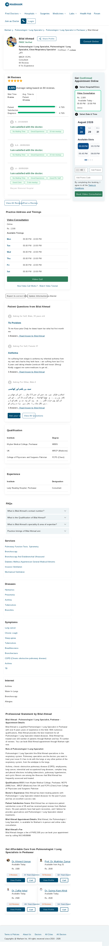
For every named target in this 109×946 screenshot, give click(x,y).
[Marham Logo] (13, 5)
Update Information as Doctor (38, 296)
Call (31, 880)
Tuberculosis (10, 605)
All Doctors (61, 934)
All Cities (49, 934)
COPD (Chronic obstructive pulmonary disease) (25, 658)
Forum (97, 13)
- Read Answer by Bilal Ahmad (31, 336)
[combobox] (80, 170)
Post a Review (29, 203)
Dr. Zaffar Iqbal (19, 891)
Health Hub (85, 13)
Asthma (8, 600)
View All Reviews (12, 203)
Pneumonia (10, 595)
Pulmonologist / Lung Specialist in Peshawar (65, 30)
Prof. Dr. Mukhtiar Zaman (58, 861)
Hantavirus (9, 590)
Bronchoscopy (11, 552)
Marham (8, 30)
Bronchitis (9, 610)
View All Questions (29, 416)
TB (6, 668)
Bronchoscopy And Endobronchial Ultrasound (24, 557)
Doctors (38, 934)
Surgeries (45, 13)
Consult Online (91, 41)
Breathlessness (11, 648)
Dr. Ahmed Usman (21, 861)
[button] (23, 21)
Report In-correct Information (16, 296)
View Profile (15, 880)
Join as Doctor (12, 21)
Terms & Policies (12, 934)
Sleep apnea (10, 638)
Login (31, 21)
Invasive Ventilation (13, 567)
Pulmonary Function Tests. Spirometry (22, 547)
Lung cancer (10, 628)
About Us (27, 934)
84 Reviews (24, 63)
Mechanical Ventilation (15, 572)
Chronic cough (11, 633)
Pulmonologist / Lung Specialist (29, 30)
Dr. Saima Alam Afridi (56, 891)
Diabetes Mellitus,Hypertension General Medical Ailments (30, 562)
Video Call (37, 279)
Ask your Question (14, 416)
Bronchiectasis (11, 653)
